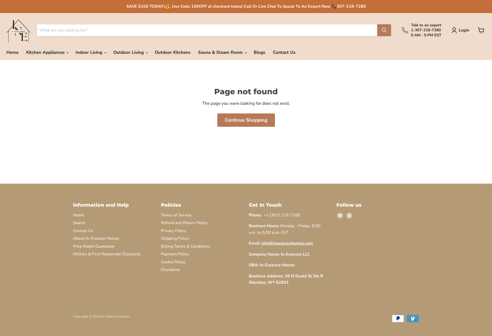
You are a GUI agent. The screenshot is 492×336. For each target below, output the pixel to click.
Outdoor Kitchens (172, 52)
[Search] (384, 30)
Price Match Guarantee (93, 246)
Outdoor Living (129, 52)
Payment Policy (175, 254)
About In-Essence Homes (96, 238)
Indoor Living (90, 52)
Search (79, 223)
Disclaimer (170, 269)
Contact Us (284, 52)
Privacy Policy (173, 231)
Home (12, 52)
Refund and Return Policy (184, 223)
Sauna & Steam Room (221, 52)
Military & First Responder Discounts (107, 254)
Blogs (259, 52)
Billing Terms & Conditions (185, 246)
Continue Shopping (246, 120)
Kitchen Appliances (46, 52)
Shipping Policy (175, 238)
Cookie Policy (173, 262)
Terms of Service (176, 215)
